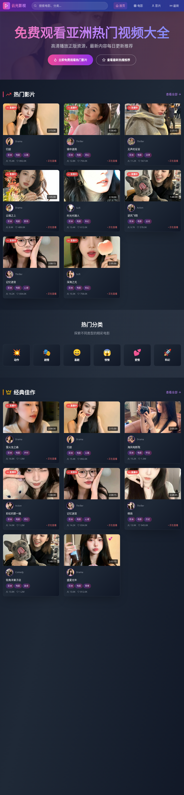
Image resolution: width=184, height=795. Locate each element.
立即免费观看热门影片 (73, 60)
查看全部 (172, 94)
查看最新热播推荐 (118, 60)
